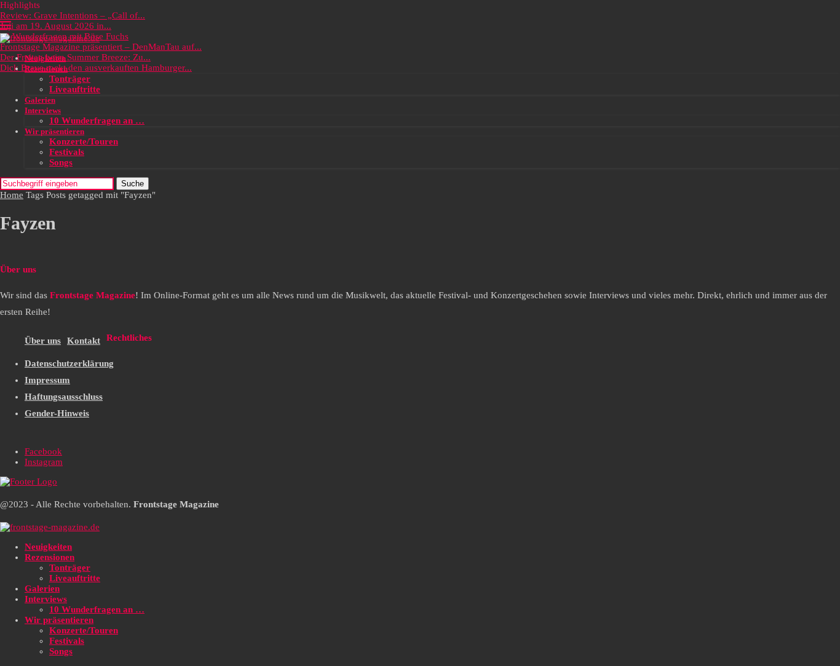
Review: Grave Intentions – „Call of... (72, 15)
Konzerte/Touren (83, 141)
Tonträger (69, 79)
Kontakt (83, 341)
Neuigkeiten (45, 58)
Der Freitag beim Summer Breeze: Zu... (75, 57)
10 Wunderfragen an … (97, 120)
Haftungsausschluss (64, 397)
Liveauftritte (74, 89)
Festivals (66, 152)
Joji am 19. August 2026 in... (55, 26)
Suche (132, 183)
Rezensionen (46, 68)
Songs (61, 162)
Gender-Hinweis (57, 413)
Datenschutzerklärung (69, 363)
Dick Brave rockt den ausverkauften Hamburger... (96, 68)
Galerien (40, 100)
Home (11, 195)
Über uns (43, 341)
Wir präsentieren (54, 131)
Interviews (43, 110)
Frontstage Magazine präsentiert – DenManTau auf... (101, 47)
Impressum (47, 380)
